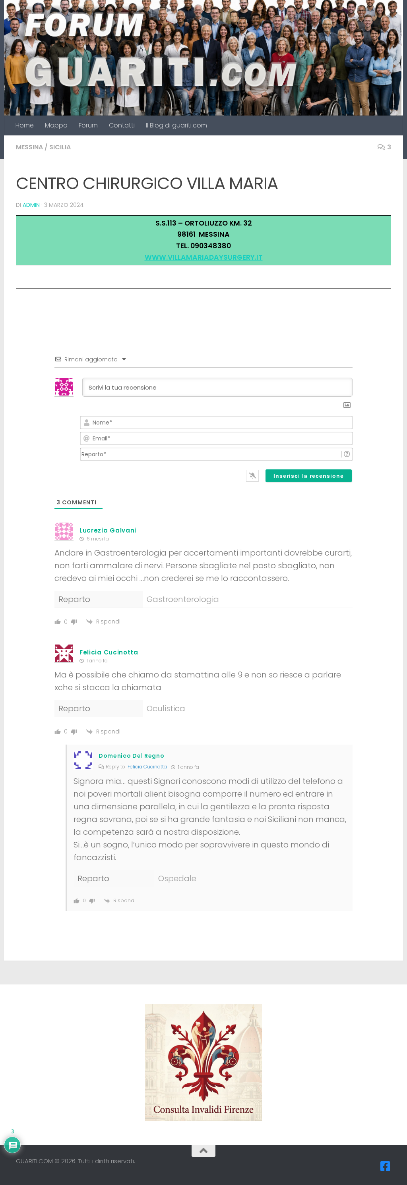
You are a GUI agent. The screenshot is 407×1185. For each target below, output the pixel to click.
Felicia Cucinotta (147, 766)
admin (31, 205)
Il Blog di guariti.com (176, 125)
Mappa (56, 125)
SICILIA (60, 147)
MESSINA (29, 147)
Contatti (122, 125)
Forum (88, 125)
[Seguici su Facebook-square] (385, 1166)
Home (25, 125)
